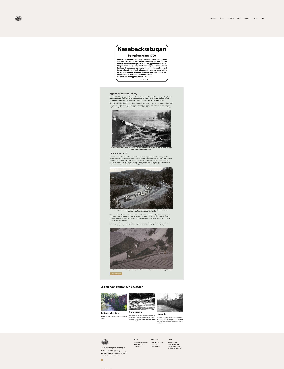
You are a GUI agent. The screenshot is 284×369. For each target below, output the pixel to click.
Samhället (213, 18)
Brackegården (135, 312)
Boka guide (247, 18)
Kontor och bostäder (110, 313)
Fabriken (221, 18)
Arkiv (262, 18)
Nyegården (162, 314)
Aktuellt (239, 18)
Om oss (256, 18)
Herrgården (230, 18)
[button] (116, 273)
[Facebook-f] (269, 18)
